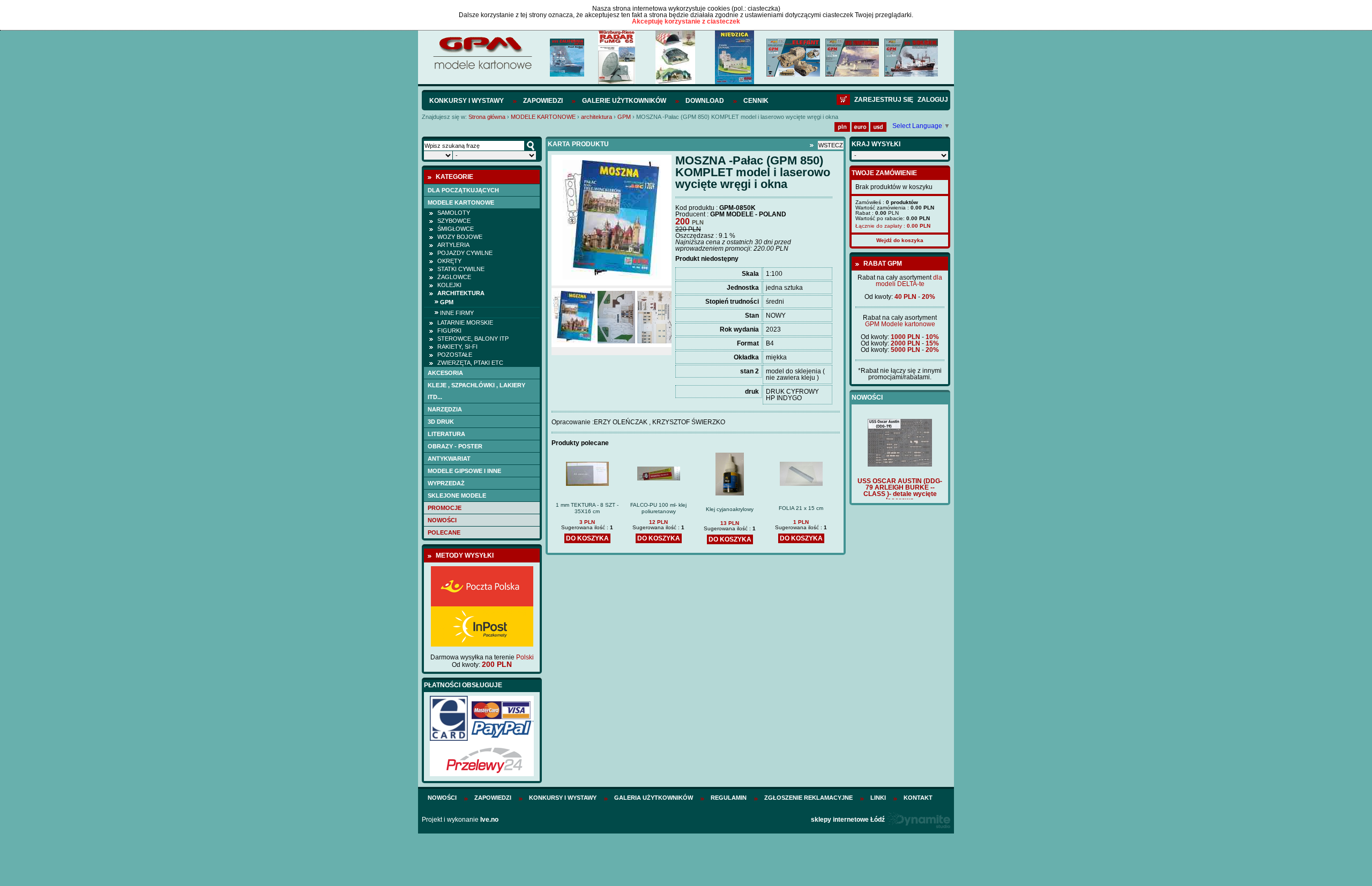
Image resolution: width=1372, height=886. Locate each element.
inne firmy (457, 313)
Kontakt (918, 797)
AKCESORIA (445, 373)
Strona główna (486, 117)
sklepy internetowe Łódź (848, 819)
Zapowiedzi (543, 100)
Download (704, 100)
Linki (878, 797)
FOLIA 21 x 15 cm (801, 508)
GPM (624, 117)
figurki (449, 330)
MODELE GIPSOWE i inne (464, 471)
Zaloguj (933, 99)
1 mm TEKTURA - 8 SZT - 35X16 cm (587, 508)
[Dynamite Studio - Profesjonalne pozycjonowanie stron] (918, 819)
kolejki (449, 285)
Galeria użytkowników (653, 797)
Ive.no (489, 819)
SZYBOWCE (454, 220)
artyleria (453, 245)
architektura (596, 117)
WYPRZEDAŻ (446, 483)
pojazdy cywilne (465, 253)
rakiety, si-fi (457, 346)
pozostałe (454, 354)
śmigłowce (455, 229)
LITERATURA (446, 434)
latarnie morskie (465, 322)
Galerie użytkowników (624, 100)
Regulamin (729, 797)
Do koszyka (587, 538)
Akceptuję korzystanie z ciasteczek (686, 21)
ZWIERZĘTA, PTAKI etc (470, 362)
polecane (444, 532)
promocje (444, 508)
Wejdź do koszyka (899, 240)
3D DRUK (441, 421)
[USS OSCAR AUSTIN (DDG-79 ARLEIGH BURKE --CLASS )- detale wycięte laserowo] (900, 464)
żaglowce (454, 277)
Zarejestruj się (883, 99)
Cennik (756, 100)
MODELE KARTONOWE (543, 117)
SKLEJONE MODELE (457, 495)
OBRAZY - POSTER (455, 446)
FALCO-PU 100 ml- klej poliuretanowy (658, 508)
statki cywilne (460, 269)
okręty (449, 261)
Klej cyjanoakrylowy (730, 509)
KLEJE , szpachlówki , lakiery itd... (476, 391)
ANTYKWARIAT (449, 458)
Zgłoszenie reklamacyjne (808, 797)
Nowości (442, 520)
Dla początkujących (463, 190)
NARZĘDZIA (445, 409)
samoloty (453, 212)
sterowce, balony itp (473, 338)
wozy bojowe (459, 237)
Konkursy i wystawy (466, 100)
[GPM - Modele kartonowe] (482, 68)
